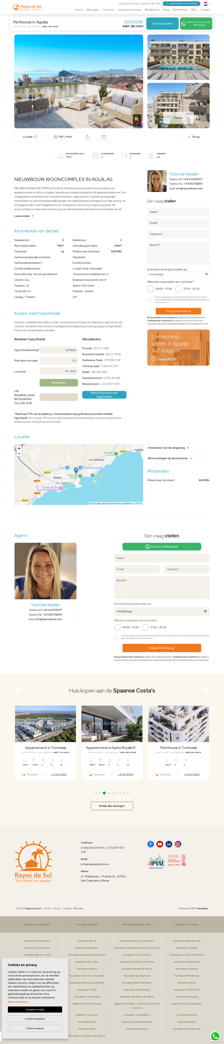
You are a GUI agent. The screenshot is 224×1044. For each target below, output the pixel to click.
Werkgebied (152, 9)
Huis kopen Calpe (87, 1021)
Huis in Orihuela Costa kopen (187, 1003)
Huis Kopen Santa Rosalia (187, 961)
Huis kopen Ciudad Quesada (137, 1021)
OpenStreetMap (114, 503)
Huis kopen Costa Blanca (137, 1014)
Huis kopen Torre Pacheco (137, 954)
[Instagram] (178, 844)
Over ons (108, 9)
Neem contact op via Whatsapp (199, 23)
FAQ (193, 9)
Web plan (78, 908)
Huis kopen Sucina (186, 982)
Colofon (47, 908)
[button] (87, 136)
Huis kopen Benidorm (137, 1028)
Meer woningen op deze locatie (168, 458)
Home (79, 9)
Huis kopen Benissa (187, 1014)
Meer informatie (17, 1002)
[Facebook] (150, 844)
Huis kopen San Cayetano (37, 940)
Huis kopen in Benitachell (137, 989)
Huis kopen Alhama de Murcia (136, 968)
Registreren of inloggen (183, 3)
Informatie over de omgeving (166, 448)
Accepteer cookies (35, 1009)
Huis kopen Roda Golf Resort (137, 982)
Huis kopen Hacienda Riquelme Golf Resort (136, 947)
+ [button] (19, 448)
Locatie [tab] (28, 137)
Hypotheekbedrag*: (25, 350)
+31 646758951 (193, 184)
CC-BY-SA (137, 503)
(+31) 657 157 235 (150, 3)
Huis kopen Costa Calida (87, 996)
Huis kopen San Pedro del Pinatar (137, 961)
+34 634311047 (192, 179)
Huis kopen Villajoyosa (186, 996)
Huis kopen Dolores (87, 968)
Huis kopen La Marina (187, 968)
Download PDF (167, 359)
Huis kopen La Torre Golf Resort (187, 954)
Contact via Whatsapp (164, 546)
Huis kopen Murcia (87, 940)
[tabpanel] (45, 743)
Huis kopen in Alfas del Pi (187, 989)
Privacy (57, 908)
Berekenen (59, 382)
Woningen (93, 9)
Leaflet (93, 503)
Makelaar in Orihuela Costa (87, 1003)
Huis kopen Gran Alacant (37, 947)
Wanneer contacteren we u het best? (170, 282)
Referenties (180, 9)
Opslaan (32, 774)
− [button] (19, 453)
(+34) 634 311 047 (128, 3)
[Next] (205, 690)
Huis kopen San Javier (87, 961)
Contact (205, 9)
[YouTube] (159, 844)
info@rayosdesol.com (189, 188)
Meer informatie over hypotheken (104, 395)
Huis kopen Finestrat (87, 924)
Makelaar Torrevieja (86, 1014)
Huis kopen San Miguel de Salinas (137, 996)
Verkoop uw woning (129, 9)
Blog (166, 9)
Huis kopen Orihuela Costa (137, 924)
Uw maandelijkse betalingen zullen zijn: (24, 397)
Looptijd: (20, 371)
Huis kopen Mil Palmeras (186, 975)
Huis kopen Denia (187, 1021)
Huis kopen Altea (87, 1028)
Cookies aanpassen (35, 1018)
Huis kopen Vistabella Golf (187, 940)
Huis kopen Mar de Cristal (37, 954)
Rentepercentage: (25, 360)
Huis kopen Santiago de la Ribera (87, 982)
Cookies (67, 908)
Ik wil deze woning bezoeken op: (167, 269)
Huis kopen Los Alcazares (37, 924)
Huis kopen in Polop (87, 989)
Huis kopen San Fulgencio (137, 975)
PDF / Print (65, 137)
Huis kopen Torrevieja (186, 924)
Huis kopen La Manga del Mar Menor (87, 954)
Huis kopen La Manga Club (187, 1028)
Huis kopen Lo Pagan (187, 947)
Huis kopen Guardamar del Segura (87, 1035)
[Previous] (19, 690)
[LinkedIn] (169, 844)
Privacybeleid (161, 302)
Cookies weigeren (35, 1028)
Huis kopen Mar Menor (87, 947)
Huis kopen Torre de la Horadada (86, 975)
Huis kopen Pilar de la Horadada (137, 940)
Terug (196, 137)
